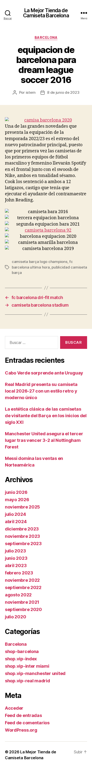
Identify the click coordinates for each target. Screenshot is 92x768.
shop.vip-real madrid (27, 680)
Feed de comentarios (27, 722)
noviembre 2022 (22, 580)
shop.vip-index (21, 658)
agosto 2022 (18, 594)
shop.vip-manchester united (35, 673)
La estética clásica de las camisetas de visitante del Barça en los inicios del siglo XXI (46, 415)
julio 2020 (15, 616)
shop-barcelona (22, 651)
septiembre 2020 (23, 609)
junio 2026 (16, 492)
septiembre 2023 (23, 543)
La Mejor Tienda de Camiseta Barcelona (46, 13)
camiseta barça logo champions (39, 261)
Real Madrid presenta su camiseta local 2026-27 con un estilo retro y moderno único (41, 391)
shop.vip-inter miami (27, 666)
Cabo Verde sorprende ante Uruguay (44, 372)
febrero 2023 (19, 572)
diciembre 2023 (22, 528)
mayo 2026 (17, 499)
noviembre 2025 (22, 506)
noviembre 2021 (22, 602)
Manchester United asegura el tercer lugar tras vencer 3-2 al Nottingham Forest (44, 440)
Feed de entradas (23, 715)
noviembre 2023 (22, 536)
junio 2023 (16, 558)
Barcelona (46, 37)
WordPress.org (21, 730)
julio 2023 (15, 550)
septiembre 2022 (23, 587)
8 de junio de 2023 (63, 92)
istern (31, 92)
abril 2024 (15, 521)
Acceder (14, 708)
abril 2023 (15, 565)
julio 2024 (15, 514)
